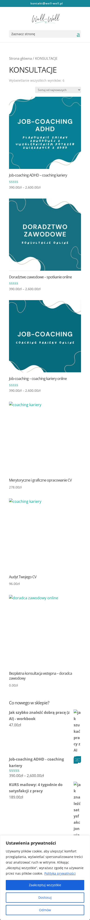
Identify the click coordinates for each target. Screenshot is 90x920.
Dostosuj (45, 897)
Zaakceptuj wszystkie (45, 885)
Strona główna (20, 58)
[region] (45, 877)
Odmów (45, 910)
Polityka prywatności (60, 873)
